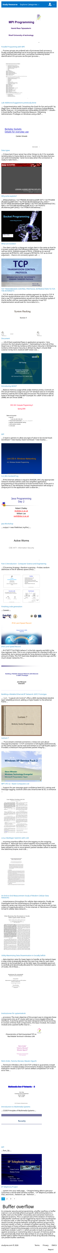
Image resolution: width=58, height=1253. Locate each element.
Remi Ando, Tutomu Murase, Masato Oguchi (19, 1061)
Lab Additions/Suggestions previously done (18, 103)
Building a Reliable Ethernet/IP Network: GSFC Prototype (24, 694)
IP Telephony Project (9, 1187)
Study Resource (10, 4)
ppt (2, 434)
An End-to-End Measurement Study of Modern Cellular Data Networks (25, 897)
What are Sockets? (8, 244)
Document (5, 338)
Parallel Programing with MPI (13, 47)
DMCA (54, 1245)
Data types (5, 150)
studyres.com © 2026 (9, 1245)
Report (51, 1249)
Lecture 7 (5, 738)
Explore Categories (28, 4)
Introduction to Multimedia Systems (15, 1107)
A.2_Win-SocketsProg (9, 476)
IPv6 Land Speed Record (11, 646)
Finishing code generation (11, 606)
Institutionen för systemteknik (13, 1013)
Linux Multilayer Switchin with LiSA (15, 838)
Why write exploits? (9, 196)
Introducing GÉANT (9, 386)
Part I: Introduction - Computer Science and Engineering (23, 564)
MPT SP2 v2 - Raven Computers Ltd (15, 784)
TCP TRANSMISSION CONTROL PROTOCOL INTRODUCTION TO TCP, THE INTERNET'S (28, 290)
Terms (37, 1245)
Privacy (45, 1245)
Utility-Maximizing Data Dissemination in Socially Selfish (23, 955)
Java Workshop (7, 524)
